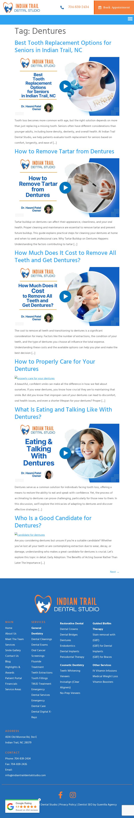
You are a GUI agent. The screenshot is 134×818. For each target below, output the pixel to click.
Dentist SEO (85, 804)
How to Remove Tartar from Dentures (64, 152)
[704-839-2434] (62, 7)
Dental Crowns (69, 629)
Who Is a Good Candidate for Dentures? (53, 522)
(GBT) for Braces (102, 657)
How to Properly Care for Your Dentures (55, 365)
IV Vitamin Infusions (105, 671)
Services (10, 645)
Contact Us (12, 656)
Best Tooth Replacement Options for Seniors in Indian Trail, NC (63, 46)
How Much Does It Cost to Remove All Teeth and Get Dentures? (65, 256)
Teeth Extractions (42, 673)
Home (8, 628)
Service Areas (13, 689)
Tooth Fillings (39, 678)
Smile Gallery (13, 650)
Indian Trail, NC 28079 (18, 742)
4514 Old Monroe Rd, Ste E (21, 737)
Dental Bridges (69, 635)
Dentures (65, 640)
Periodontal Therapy (72, 657)
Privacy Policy (67, 804)
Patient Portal (13, 678)
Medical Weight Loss (105, 676)
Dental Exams (39, 645)
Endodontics (67, 646)
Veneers (65, 676)
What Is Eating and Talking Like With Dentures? (63, 413)
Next (114, 572)
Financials (11, 684)
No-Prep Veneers (70, 693)
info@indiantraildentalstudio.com (25, 775)
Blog (8, 661)
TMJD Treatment (41, 684)
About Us (10, 633)
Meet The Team (14, 639)
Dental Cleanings (41, 639)
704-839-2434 (78, 7)
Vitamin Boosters (103, 682)
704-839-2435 (19, 764)
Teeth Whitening (70, 671)
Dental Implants (69, 651)
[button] (130, 19)
